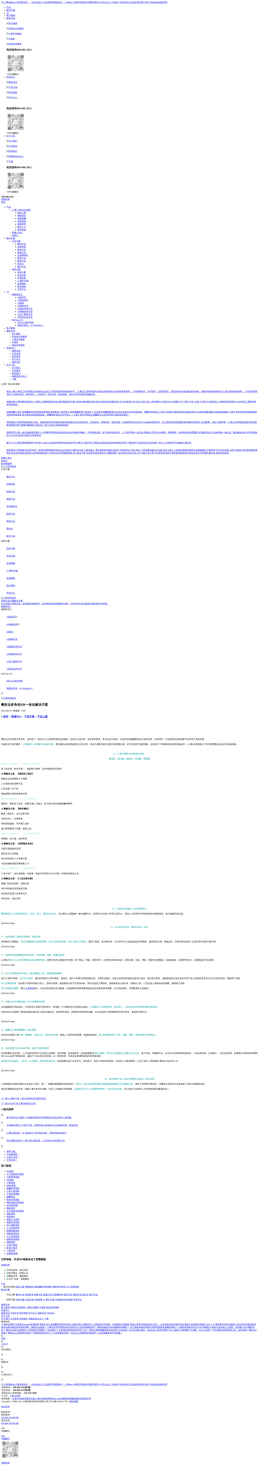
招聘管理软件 (12, 1234)
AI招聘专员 (22, 306)
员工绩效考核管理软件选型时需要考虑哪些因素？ (154, 1327)
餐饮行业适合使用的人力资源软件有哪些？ (26, 1330)
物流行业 (21, 261)
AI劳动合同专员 (25, 317)
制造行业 (21, 249)
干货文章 (13, 87)
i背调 (69, 1398)
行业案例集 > (12, 1154)
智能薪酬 (21, 218)
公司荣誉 (13, 146)
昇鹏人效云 (6, 458)
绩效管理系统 (12, 1200)
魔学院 (79, 1398)
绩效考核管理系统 (15, 1202)
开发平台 (21, 289)
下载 (11, 161)
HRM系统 (11, 1185)
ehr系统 (9, 1171)
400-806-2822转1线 (10, 1417)
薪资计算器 (11, 1248)
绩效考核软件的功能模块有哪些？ (113, 1327)
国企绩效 (21, 286)
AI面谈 (20, 303)
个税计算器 (15, 1396)
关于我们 (13, 141)
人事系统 (29, 988)
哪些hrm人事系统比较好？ (20, 1333)
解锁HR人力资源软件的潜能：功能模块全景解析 (106, 1324)
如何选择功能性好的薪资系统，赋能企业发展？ (23, 1327)
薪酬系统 (10, 1197)
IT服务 (12, 39)
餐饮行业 (21, 244)
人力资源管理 (12, 1228)
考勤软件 (10, 1217)
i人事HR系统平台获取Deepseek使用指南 (20, 1324)
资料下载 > (11, 1151)
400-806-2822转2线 (10, 1423)
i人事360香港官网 (43, 1398)
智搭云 (4, 461)
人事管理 (10, 1250)
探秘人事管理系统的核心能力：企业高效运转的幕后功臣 (157, 1324)
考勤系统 (10, 1214)
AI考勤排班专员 (25, 311)
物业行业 (21, 252)
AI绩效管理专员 (25, 309)
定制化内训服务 (16, 28)
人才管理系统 (12, 1236)
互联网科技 (22, 255)
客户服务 (13, 23)
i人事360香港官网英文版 (23, 1398)
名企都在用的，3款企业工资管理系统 (150, 1330)
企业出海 (21, 275)
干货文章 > (11, 1160)
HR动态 (19, 102)
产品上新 (42, 716)
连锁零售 (21, 247)
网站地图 (73, 1401)
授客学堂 (86, 1398)
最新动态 (10, 102)
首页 (5, 716)
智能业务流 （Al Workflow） (30, 325)
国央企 (20, 264)
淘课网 (63, 1398)
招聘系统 (10, 1242)
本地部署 (21, 278)
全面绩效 (21, 283)
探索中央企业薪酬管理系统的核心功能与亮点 (61, 1324)
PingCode (56, 1398)
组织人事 (21, 213)
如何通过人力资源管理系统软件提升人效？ (67, 1330)
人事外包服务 (15, 34)
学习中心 (13, 97)
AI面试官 (21, 297)
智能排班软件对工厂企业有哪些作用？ (52, 1333)
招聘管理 (21, 224)
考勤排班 (21, 215)
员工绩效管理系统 (15, 1211)
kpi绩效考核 (12, 1253)
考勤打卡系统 (12, 1219)
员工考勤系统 (12, 1225)
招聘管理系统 (12, 1239)
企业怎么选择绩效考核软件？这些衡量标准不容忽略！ (97, 1333)
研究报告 (13, 92)
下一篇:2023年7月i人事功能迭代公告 (18, 1103)
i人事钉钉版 (23, 281)
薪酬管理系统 (12, 1188)
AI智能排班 (22, 300)
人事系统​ (10, 1183)
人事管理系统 (12, 1177)
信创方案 (21, 272)
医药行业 (21, 258)
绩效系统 (10, 1208)
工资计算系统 (12, 1191)
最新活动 (13, 82)
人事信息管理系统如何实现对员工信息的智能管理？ (72, 1327)
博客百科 (59, 1313)
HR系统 (10, 1180)
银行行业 (21, 266)
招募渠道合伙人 (16, 156)
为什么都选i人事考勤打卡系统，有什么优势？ (190, 1330)
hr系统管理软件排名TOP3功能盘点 (194, 1327)
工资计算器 (11, 1245)
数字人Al (21, 227)
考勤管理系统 (12, 1222)
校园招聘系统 (12, 1231)
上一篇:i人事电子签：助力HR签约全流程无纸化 (23, 1098)
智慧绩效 (21, 221)
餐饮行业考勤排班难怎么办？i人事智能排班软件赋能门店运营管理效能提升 (220, 1324)
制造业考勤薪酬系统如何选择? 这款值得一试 (110, 1330)
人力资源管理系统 (15, 1174)
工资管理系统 (12, 1194)
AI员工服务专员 (25, 314)
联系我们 (13, 151)
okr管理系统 (12, 1205)
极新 (74, 1398)
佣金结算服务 (15, 44)
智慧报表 (21, 230)
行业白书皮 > (12, 1157)
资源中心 (16, 716)
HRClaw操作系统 (25, 322)
